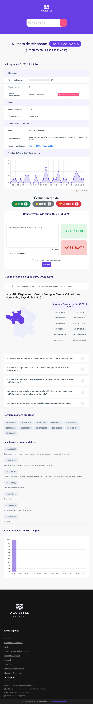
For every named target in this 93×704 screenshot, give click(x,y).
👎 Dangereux (68, 203)
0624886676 (11, 433)
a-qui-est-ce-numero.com (61, 701)
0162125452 (26, 423)
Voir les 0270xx (35, 146)
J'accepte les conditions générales (48, 260)
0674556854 (57, 428)
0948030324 (11, 460)
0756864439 (11, 505)
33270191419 (71, 423)
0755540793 (11, 517)
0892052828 (11, 428)
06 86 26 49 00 (72, 428)
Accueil (7, 638)
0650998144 (11, 494)
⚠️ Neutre (42, 203)
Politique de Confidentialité (16, 651)
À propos (8, 664)
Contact (7, 660)
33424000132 (41, 428)
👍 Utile (20, 203)
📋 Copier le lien (82, 190)
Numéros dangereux (13, 673)
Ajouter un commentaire (68, 95)
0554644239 (56, 423)
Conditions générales (13, 643)
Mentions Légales (12, 656)
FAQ (6, 647)
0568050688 (11, 449)
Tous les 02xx (48, 146)
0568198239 (26, 428)
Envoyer (46, 264)
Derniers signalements (14, 669)
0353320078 (11, 423)
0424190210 (41, 423)
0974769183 (11, 472)
